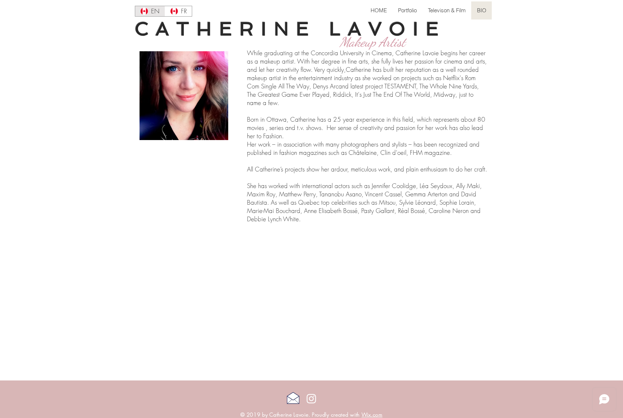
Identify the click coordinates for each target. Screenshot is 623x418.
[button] (407, 10)
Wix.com (372, 414)
